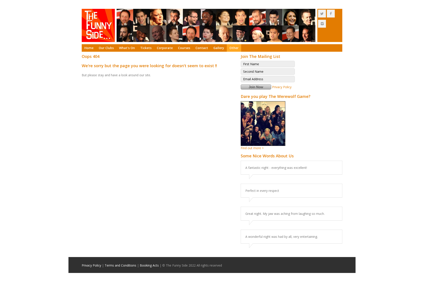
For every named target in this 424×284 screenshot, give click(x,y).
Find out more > (252, 148)
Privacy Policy (282, 87)
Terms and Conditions (120, 265)
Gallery (218, 48)
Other (233, 48)
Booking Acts (149, 265)
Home (88, 48)
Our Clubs (106, 48)
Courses (184, 48)
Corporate (165, 48)
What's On (127, 48)
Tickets (145, 48)
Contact (201, 48)
